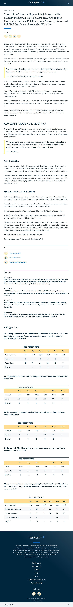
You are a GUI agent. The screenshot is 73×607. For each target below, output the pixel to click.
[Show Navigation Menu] (5, 2)
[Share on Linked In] (14, 36)
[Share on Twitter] (10, 36)
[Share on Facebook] (6, 36)
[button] (67, 2)
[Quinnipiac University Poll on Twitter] (39, 594)
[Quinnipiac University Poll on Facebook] (34, 594)
